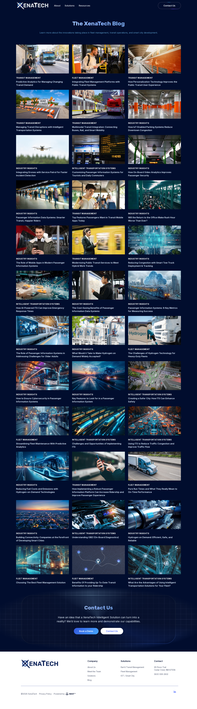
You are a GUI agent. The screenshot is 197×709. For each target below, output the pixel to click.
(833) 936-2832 (161, 674)
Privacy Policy (45, 694)
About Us (92, 667)
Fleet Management (129, 671)
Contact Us (169, 5)
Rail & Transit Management (132, 667)
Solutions (70, 5)
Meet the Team (94, 671)
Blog (90, 680)
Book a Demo (86, 631)
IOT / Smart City (128, 676)
